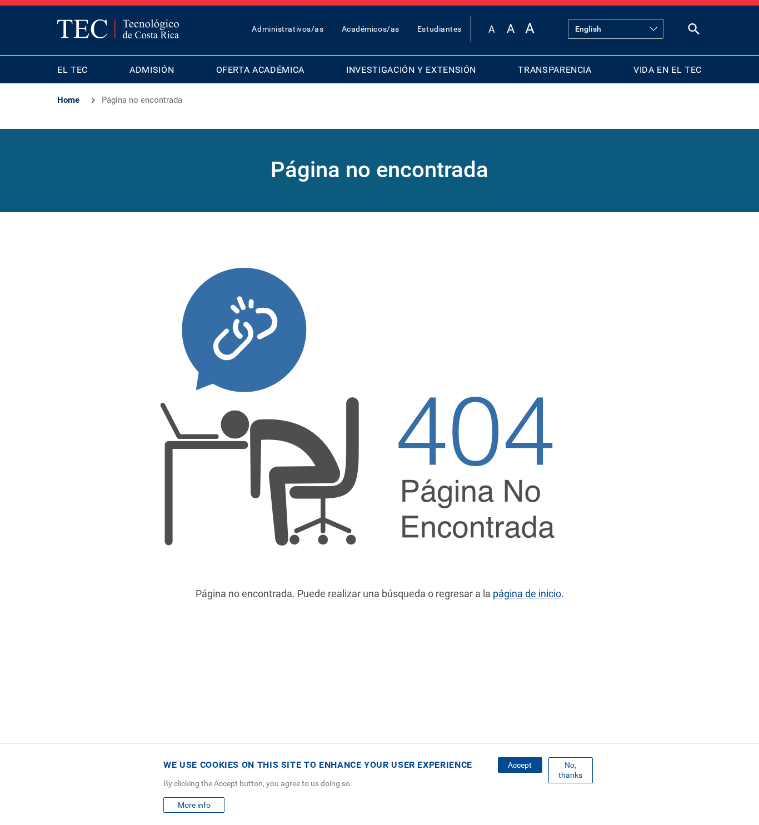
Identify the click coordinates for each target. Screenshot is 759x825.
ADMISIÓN (151, 69)
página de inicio (527, 593)
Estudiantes (439, 28)
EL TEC (72, 69)
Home (68, 100)
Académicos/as (371, 28)
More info (194, 805)
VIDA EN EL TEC (667, 69)
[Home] (118, 28)
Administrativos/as (287, 28)
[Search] (694, 31)
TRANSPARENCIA (554, 69)
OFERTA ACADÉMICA (260, 69)
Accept (520, 765)
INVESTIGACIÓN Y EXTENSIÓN (411, 69)
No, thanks (570, 770)
